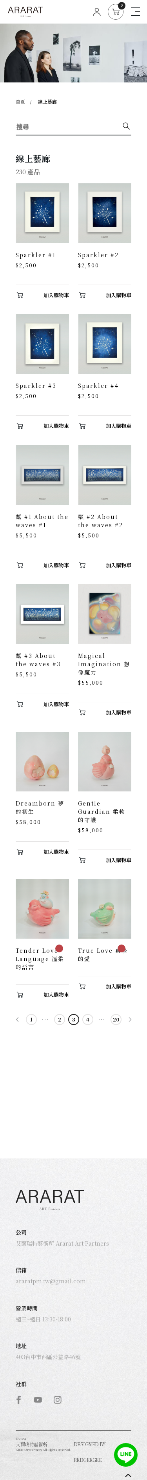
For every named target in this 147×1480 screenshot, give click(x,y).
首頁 (20, 101)
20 (116, 1019)
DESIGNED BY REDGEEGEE (90, 1452)
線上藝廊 (47, 101)
